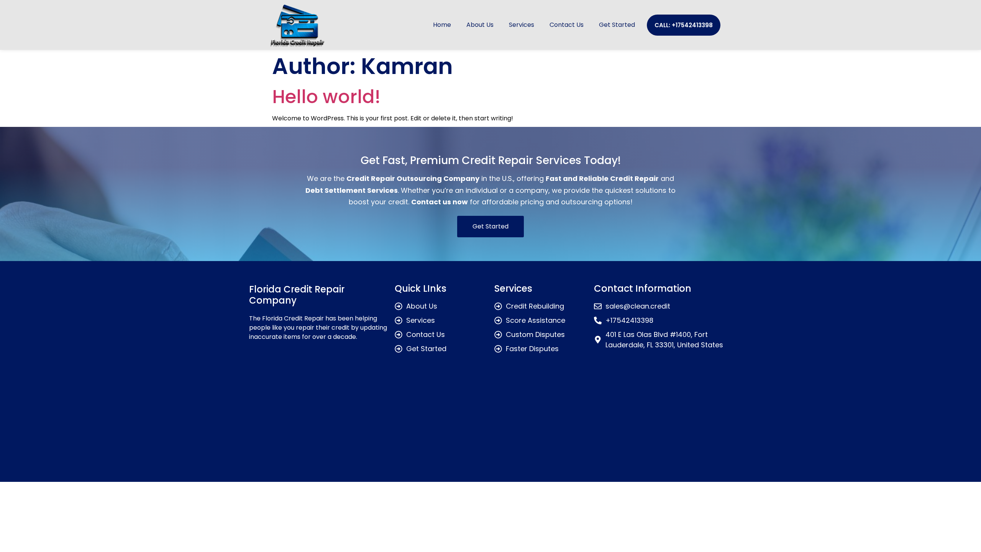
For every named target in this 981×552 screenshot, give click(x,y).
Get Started (617, 24)
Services (521, 24)
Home (442, 24)
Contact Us (567, 24)
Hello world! (326, 97)
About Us (480, 24)
